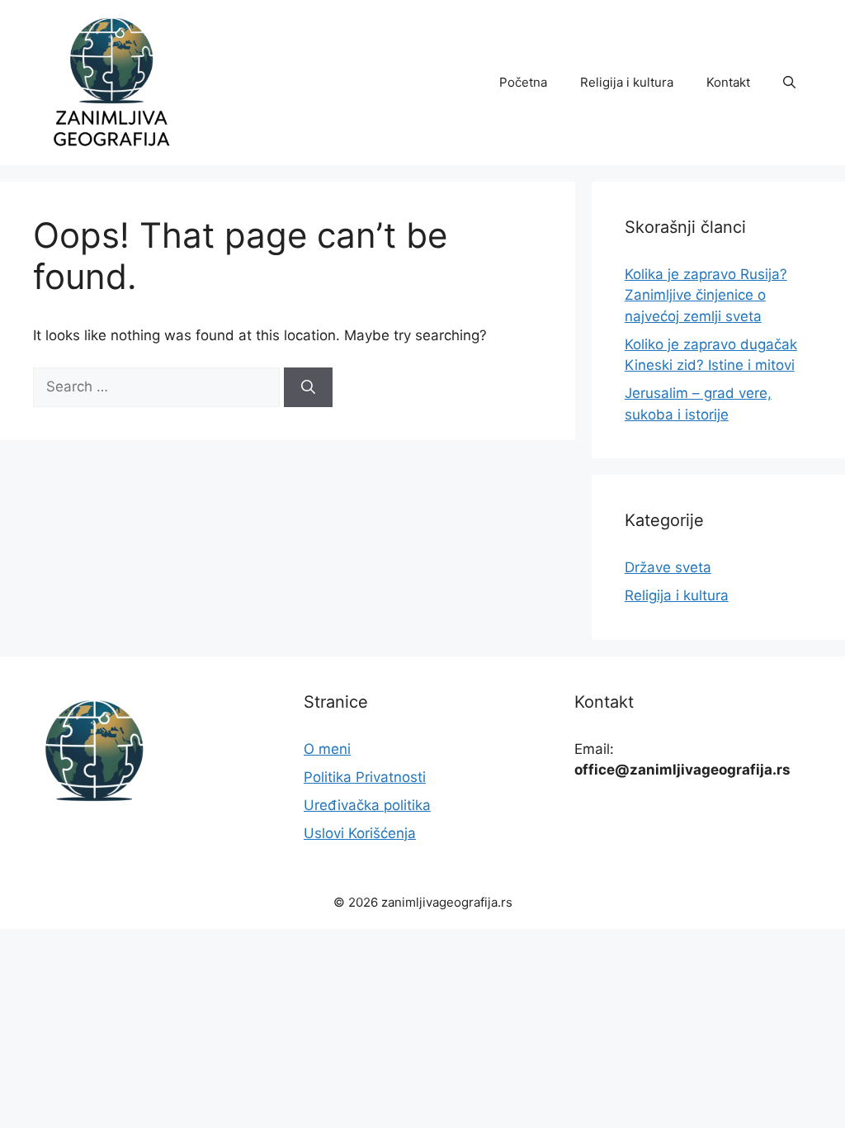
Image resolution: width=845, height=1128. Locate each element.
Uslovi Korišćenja (360, 833)
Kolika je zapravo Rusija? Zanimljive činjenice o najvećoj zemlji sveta (706, 295)
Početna (523, 82)
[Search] (308, 387)
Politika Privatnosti (365, 777)
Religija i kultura (626, 82)
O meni (327, 749)
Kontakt (728, 82)
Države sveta (668, 567)
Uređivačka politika (367, 805)
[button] (789, 82)
